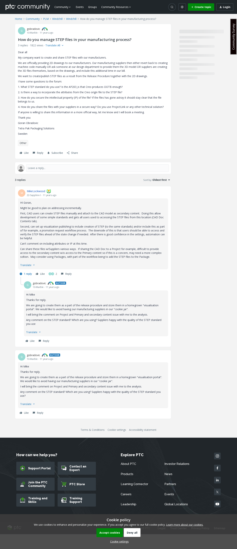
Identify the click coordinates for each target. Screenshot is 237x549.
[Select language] (182, 7)
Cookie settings (117, 430)
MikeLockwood (36, 191)
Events (80, 7)
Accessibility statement (142, 430)
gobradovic (33, 29)
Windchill (57, 19)
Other (23, 143)
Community (33, 19)
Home (18, 19)
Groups (92, 7)
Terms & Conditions (93, 430)
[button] (201, 7)
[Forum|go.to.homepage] (28, 7)
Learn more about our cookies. (184, 524)
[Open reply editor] (93, 168)
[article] (93, 233)
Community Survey (233, 37)
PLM (46, 19)
